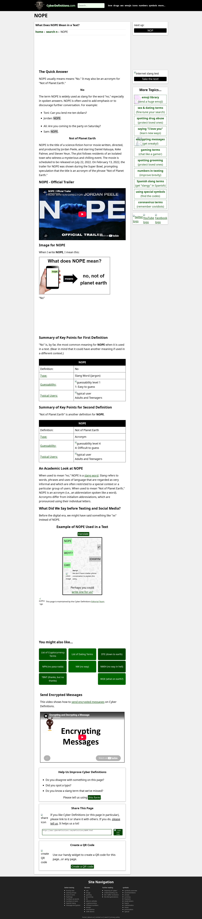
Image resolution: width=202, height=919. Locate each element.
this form (94, 797)
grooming (89, 897)
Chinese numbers (92, 905)
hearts (126, 903)
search (106, 917)
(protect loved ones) (150, 120)
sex (122, 5)
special (126, 911)
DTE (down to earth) (111, 654)
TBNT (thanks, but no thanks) (53, 679)
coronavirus (90, 909)
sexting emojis (71, 893)
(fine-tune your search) (150, 110)
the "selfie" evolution (111, 895)
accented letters (130, 893)
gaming (89, 895)
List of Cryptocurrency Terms (53, 654)
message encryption (73, 905)
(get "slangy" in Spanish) (150, 183)
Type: (43, 375)
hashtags (69, 897)
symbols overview (130, 891)
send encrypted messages (88, 702)
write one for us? (82, 592)
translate (83, 533)
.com (61, 5)
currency (127, 897)
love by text (70, 891)
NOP (150, 30)
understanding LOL (111, 893)
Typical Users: (49, 395)
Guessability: (48, 384)
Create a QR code (82, 866)
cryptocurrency (91, 903)
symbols (153, 5)
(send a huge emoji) (150, 99)
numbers (143, 5)
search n (52, 32)
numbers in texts (72, 901)
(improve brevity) (150, 173)
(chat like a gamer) (150, 152)
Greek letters (128, 901)
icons (135, 5)
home (39, 32)
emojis (128, 5)
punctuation (128, 909)
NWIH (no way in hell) (111, 666)
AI (87, 899)
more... (161, 5)
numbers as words (72, 899)
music (126, 907)
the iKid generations (111, 897)
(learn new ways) (150, 131)
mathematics (129, 905)
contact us (99, 917)
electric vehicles (91, 901)
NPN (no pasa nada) (52, 666)
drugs (116, 5)
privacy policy (115, 917)
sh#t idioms (90, 911)
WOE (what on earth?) (111, 678)
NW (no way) (82, 666)
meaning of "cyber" (110, 891)
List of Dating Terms (82, 654)
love (110, 5)
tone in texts (70, 895)
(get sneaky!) (150, 141)
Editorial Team (97, 601)
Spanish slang (71, 903)
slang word (91, 475)
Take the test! (150, 79)
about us (91, 917)
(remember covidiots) (150, 204)
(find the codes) (150, 194)
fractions (127, 899)
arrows (126, 895)
